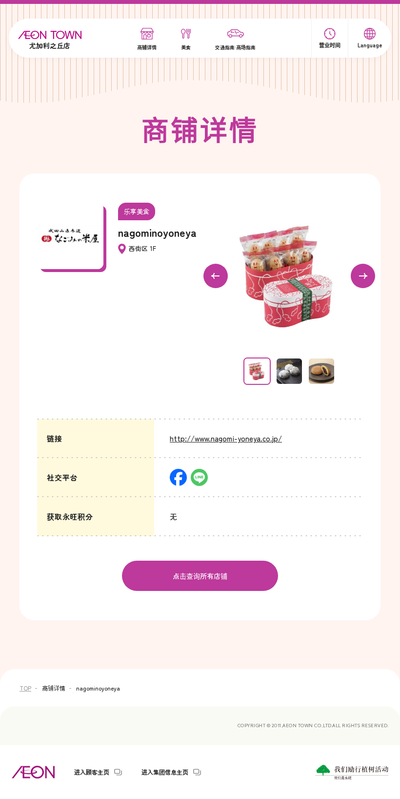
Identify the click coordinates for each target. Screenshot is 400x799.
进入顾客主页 (91, 772)
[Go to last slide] (215, 276)
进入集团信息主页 (164, 772)
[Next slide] (363, 276)
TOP (25, 688)
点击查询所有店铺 (200, 576)
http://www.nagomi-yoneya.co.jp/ (226, 438)
